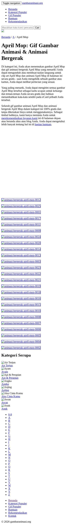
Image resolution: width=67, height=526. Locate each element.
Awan (4, 402)
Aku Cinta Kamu (10, 396)
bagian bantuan (43, 124)
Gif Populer (14, 15)
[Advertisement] (33, 162)
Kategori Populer (17, 12)
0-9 (10, 414)
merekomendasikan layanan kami (19, 118)
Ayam (4, 371)
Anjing (5, 390)
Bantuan (12, 18)
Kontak (12, 515)
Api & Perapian (9, 377)
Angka (5, 384)
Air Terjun (7, 365)
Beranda (12, 9)
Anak (4, 408)
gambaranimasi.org (32, 3)
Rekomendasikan (17, 21)
